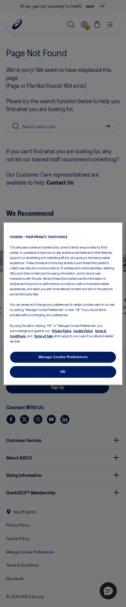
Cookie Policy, (83, 330)
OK (63, 371)
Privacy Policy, (62, 330)
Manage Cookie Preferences (63, 357)
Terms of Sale (43, 336)
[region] (63, 303)
